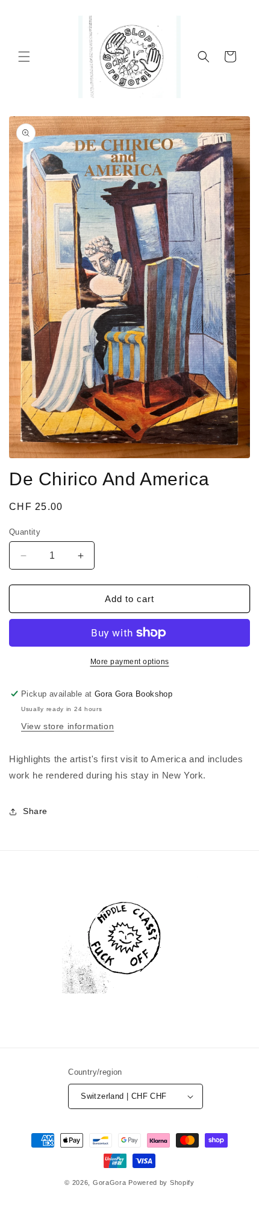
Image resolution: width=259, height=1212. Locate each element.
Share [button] (35, 811)
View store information (67, 726)
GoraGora (109, 1182)
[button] (24, 56)
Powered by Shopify (161, 1182)
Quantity (24, 531)
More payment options (129, 661)
